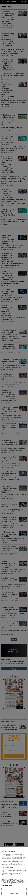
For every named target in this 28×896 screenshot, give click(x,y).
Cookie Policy (13, 867)
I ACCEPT (14, 889)
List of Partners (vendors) (7, 885)
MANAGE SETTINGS (14, 893)
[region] (14, 871)
